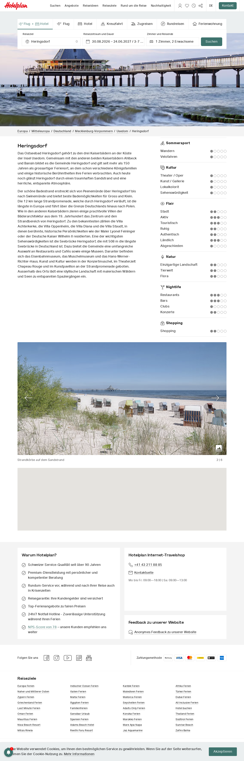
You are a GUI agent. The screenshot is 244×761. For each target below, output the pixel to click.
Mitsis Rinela (25, 730)
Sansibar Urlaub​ (80, 714)
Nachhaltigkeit (161, 5)
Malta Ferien (77, 697)
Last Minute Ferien (29, 708)
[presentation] (35, 24)
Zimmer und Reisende (160, 34)
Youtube (68, 658)
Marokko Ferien (132, 719)
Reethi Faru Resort (81, 730)
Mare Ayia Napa (132, 725)
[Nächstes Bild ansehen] (215, 398)
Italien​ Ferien (78, 691)
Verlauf (193, 5)
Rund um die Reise (134, 5)
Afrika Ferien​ (183, 686)
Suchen (55, 5)
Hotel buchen (184, 708)
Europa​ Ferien (26, 686)
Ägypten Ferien (79, 703)
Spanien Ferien (79, 719)
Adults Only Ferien (134, 708)
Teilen (200, 5)
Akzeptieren (222, 751)
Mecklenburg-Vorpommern (94, 131)
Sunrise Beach (184, 725)
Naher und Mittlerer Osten (33, 691)
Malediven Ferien (133, 691)
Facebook (46, 658)
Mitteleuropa (41, 131)
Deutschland (62, 131)
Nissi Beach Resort (29, 725)
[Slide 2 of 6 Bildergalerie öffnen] (122, 398)
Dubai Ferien (183, 697)
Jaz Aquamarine (133, 730)
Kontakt (227, 5)
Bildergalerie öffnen (219, 448)
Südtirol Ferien (184, 719)
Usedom (122, 131)
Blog (79, 658)
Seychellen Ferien (134, 703)
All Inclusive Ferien (187, 703)
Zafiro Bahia (183, 730)
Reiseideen (90, 5)
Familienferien (79, 708)
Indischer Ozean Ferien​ (84, 686)
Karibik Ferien (131, 686)
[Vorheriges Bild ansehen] (29, 398)
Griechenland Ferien (30, 703)
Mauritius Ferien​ (27, 719)
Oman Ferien (25, 714)
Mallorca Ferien (132, 697)
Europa (23, 131)
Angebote (72, 5)
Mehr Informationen (79, 754)
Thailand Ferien (185, 714)
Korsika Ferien (131, 714)
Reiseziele (109, 5)
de (211, 5)
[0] (187, 5)
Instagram (56, 658)
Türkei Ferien (183, 691)
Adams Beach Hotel (82, 725)
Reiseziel (28, 34)
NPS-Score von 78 (42, 627)
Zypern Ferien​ (26, 697)
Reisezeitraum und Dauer (98, 34)
